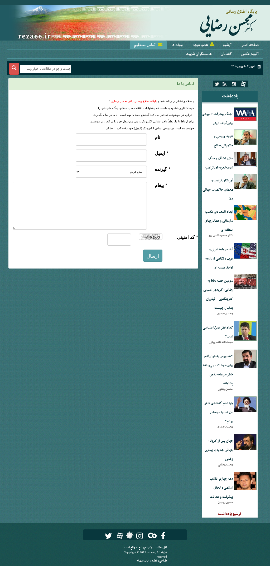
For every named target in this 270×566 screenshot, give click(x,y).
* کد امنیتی (187, 237)
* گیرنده (162, 169)
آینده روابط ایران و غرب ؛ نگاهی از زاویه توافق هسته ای (219, 259)
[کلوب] (151, 535)
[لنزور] (129, 536)
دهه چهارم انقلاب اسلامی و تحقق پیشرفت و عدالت (221, 488)
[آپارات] (243, 84)
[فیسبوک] (163, 536)
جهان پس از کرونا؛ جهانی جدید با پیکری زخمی (219, 450)
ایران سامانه (143, 560)
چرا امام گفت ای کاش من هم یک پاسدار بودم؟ (218, 412)
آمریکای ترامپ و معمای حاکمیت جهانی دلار (217, 190)
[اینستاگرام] (234, 84)
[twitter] (217, 84)
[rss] (224, 84)
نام (157, 137)
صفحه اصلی (249, 45)
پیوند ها (177, 45)
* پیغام (161, 185)
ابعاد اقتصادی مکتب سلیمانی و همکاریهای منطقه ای (219, 221)
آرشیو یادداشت (229, 513)
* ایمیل (161, 153)
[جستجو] (14, 69)
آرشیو (227, 45)
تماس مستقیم (145, 45)
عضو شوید (200, 45)
